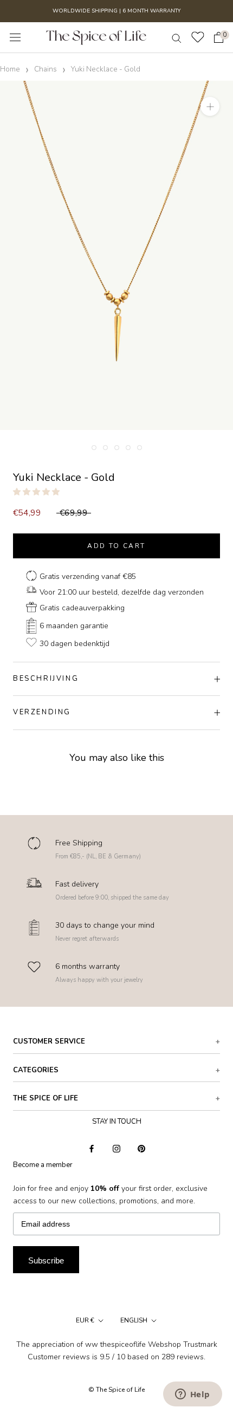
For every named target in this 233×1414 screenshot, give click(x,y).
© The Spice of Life (116, 1389)
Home (10, 69)
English (133, 1320)
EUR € (85, 1320)
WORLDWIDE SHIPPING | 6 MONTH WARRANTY (116, 11)
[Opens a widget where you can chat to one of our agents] (192, 1395)
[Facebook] (91, 1148)
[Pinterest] (141, 1148)
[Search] (177, 37)
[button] (37, 492)
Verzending (42, 712)
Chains (45, 69)
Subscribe (46, 1260)
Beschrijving (46, 678)
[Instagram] (116, 1148)
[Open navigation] (15, 38)
